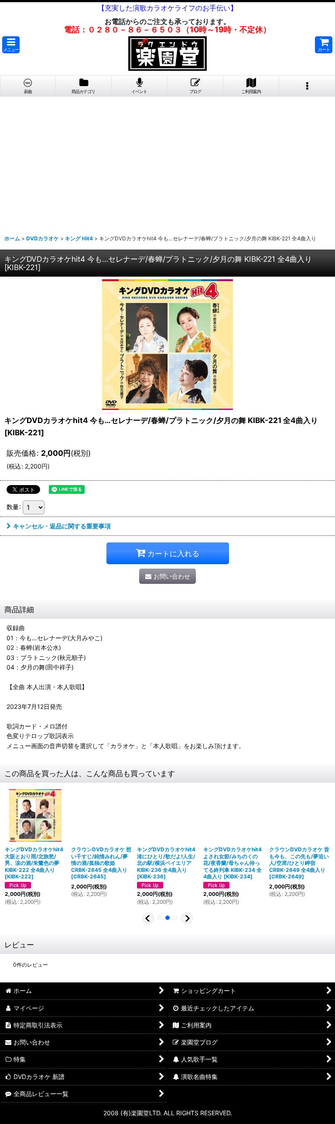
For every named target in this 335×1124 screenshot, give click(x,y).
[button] (11, 44)
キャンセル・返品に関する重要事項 (62, 526)
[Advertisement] (167, 162)
